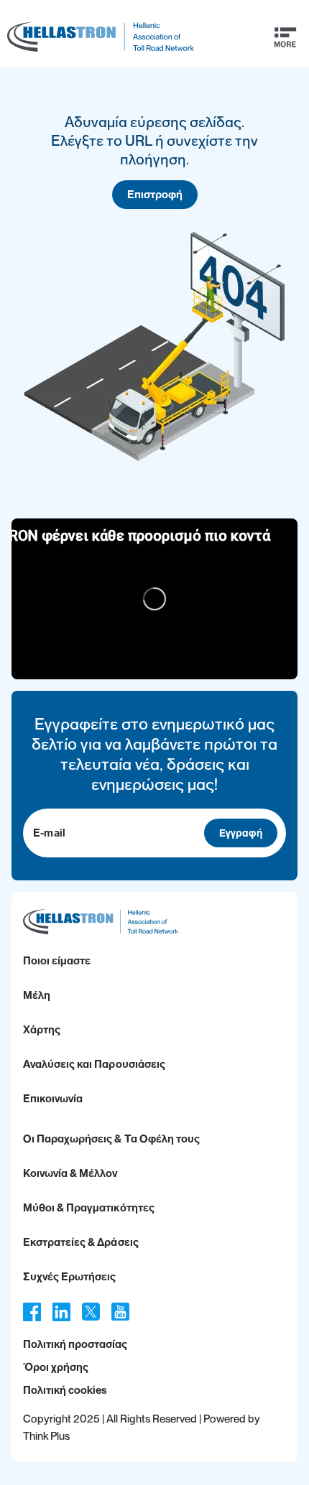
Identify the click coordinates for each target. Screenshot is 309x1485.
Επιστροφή (155, 194)
